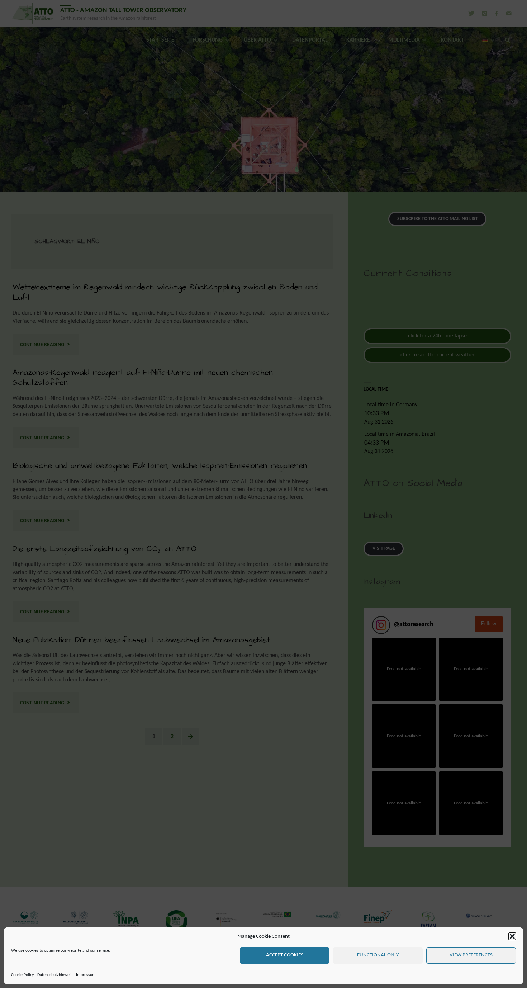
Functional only (378, 955)
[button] (512, 936)
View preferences (471, 955)
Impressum (86, 975)
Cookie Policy (22, 975)
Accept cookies (284, 955)
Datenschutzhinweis (54, 975)
